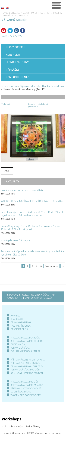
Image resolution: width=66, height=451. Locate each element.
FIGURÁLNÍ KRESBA (20, 325)
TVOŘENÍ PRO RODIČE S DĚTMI (26, 395)
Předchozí (5, 104)
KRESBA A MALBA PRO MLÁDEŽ (27, 385)
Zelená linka (9, 16)
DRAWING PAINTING (21, 322)
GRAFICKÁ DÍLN (19, 329)
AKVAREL (15, 315)
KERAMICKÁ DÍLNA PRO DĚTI (25, 369)
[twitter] (10, 30)
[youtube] (3, 30)
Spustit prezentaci (33, 105)
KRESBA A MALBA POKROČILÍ (25, 337)
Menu (56, 5)
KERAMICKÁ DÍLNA (20, 348)
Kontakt (23, 16)
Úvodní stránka (11, 13)
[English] (7, 7)
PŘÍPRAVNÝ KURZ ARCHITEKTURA (28, 359)
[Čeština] (2, 7)
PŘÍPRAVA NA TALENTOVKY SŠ (26, 388)
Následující (43, 104)
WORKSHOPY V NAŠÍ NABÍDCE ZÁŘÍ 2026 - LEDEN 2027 (32, 201)
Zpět (6, 170)
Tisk (48, 13)
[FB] (22, 30)
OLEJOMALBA (18, 344)
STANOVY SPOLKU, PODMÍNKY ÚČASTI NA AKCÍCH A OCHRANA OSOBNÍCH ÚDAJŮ (31, 296)
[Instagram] (16, 30)
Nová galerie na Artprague (15, 240)
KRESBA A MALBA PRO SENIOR (26, 341)
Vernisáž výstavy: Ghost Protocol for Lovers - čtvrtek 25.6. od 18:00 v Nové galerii (30, 228)
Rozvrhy (57, 13)
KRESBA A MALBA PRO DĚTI (25, 381)
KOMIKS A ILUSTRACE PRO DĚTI (27, 373)
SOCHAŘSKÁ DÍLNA (21, 391)
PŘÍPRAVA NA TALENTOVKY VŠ (26, 363)
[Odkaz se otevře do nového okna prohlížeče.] (33, 137)
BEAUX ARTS (17, 319)
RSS (41, 13)
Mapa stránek (30, 13)
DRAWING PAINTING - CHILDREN (27, 366)
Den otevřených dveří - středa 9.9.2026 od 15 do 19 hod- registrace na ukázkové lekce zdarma (32, 214)
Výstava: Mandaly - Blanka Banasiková (42, 86)
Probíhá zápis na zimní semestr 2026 (22, 190)
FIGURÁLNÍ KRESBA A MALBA (25, 351)
